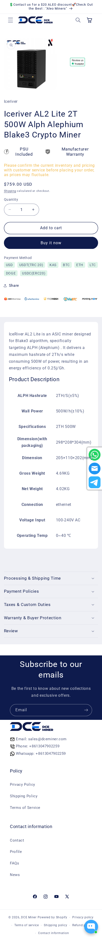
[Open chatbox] (91, 927)
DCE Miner (29, 917)
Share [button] (14, 285)
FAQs (14, 863)
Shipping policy (55, 925)
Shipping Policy (23, 796)
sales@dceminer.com (47, 739)
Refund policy (82, 925)
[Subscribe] (86, 710)
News (15, 875)
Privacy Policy (22, 784)
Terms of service (26, 925)
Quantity (11, 199)
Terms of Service (25, 807)
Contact (17, 840)
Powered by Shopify (52, 917)
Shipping (10, 191)
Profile (16, 851)
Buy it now (51, 243)
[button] (10, 20)
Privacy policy (82, 917)
